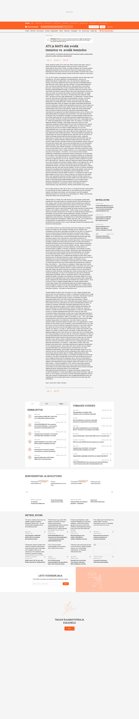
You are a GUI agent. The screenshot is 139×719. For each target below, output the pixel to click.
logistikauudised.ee (83, 23)
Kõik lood (32, 31)
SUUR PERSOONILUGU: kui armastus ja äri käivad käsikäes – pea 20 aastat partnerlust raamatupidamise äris (45, 426)
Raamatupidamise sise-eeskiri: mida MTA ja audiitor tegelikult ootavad (104, 228)
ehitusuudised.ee (93, 23)
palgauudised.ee (39, 23)
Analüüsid (37, 414)
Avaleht (27, 31)
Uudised (75, 418)
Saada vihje (93, 31)
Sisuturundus (85, 31)
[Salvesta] (65, 414)
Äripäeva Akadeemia (36, 499)
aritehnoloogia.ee (57, 23)
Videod (61, 31)
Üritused (47, 31)
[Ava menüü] (32, 23)
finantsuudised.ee (48, 23)
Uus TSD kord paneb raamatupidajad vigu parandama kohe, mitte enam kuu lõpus (58, 562)
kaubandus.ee (65, 23)
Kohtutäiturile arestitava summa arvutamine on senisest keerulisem (101, 537)
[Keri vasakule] (27, 492)
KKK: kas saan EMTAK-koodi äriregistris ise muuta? (88, 442)
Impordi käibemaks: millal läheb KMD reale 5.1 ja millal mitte (91, 436)
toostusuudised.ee (74, 23)
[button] (47, 583)
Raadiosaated (54, 31)
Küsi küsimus (40, 31)
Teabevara (67, 31)
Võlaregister (74, 31)
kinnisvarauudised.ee (102, 23)
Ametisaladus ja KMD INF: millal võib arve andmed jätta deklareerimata (103, 218)
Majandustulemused (79, 440)
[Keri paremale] (112, 492)
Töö (80, 31)
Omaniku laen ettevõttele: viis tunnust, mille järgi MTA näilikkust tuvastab (78, 562)
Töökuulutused (98, 556)
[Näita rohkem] (110, 23)
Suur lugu (37, 422)
